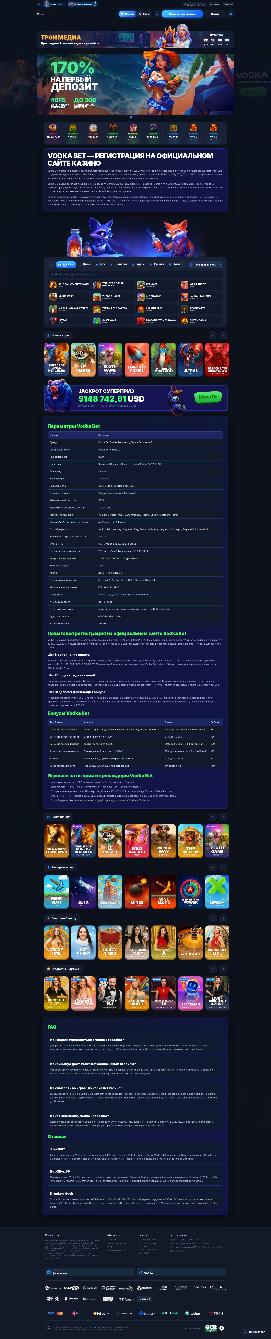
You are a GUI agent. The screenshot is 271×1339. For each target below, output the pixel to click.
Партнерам (143, 1253)
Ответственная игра (148, 1243)
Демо (61, 368)
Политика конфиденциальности (148, 1247)
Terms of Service (178, 1251)
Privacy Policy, (217, 1247)
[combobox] (216, 264)
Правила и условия (147, 1239)
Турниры (109, 1246)
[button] (127, 117)
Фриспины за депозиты (116, 1250)
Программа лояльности (117, 1243)
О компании (111, 1239)
